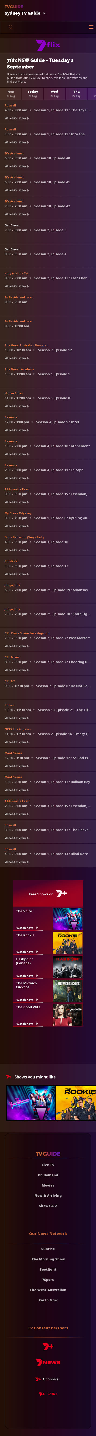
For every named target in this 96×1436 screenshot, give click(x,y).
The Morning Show (48, 1259)
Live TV (48, 1165)
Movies (48, 1185)
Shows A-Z (48, 1206)
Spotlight (48, 1269)
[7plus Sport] (48, 1395)
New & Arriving (48, 1195)
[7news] (48, 1364)
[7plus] (48, 1348)
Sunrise (48, 1249)
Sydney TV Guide (23, 13)
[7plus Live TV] (48, 1380)
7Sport (48, 1279)
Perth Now (48, 1300)
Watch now (24, 927)
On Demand (48, 1175)
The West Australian (48, 1290)
